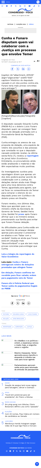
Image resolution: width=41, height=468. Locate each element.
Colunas (15, 443)
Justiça (29, 326)
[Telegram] (7, 6)
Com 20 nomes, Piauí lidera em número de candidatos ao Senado (22, 415)
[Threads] (38, 6)
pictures (6, 314)
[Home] (20, 10)
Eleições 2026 (21, 24)
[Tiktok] (34, 6)
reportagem (33, 156)
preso (21, 214)
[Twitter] (16, 6)
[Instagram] (24, 6)
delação (6, 318)
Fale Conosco (31, 443)
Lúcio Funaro (32, 314)
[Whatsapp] (2, 6)
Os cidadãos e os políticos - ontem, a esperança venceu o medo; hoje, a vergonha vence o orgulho (26, 344)
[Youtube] (29, 6)
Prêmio (31, 24)
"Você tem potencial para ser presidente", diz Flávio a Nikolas (19, 396)
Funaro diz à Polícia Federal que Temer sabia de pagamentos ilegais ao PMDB (19, 286)
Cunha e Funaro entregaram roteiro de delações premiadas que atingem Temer (17, 264)
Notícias (10, 24)
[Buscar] (38, 1)
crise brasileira (18, 318)
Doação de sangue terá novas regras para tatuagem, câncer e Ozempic (20, 386)
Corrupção (19, 326)
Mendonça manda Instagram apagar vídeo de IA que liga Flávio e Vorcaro (20, 424)
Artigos (22, 443)
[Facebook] (11, 6)
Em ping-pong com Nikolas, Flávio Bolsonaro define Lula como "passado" (22, 405)
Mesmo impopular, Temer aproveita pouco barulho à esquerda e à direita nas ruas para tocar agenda (25, 356)
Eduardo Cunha (18, 314)
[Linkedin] (20, 6)
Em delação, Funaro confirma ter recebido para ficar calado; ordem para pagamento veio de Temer (18, 275)
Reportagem (7, 326)
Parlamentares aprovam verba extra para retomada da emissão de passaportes (26, 367)
